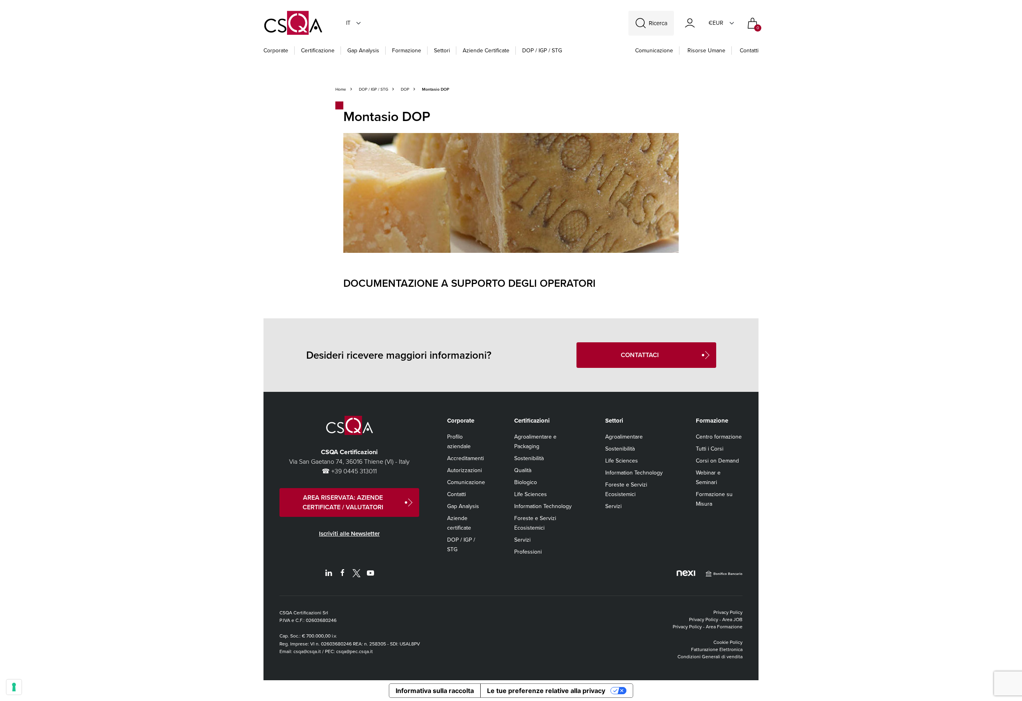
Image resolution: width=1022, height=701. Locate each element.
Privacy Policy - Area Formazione (708, 626)
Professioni (528, 552)
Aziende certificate (486, 50)
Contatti (749, 50)
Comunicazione (654, 50)
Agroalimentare (624, 437)
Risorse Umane (706, 50)
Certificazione (318, 50)
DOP (405, 89)
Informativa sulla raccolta (435, 691)
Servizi (522, 540)
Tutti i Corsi (709, 449)
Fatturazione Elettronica (717, 649)
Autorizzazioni (464, 470)
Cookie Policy (728, 642)
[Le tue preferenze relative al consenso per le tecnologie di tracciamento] (14, 687)
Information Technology (543, 506)
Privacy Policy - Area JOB (716, 619)
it (348, 23)
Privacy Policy (728, 612)
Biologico (525, 482)
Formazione (406, 50)
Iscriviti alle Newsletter (349, 533)
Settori (442, 50)
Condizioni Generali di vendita (710, 656)
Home (340, 89)
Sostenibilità (529, 458)
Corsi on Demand (717, 461)
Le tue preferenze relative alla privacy (546, 691)
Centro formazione (719, 437)
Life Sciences (530, 494)
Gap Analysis (363, 50)
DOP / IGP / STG (542, 50)
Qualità (522, 470)
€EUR (716, 23)
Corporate (275, 50)
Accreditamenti (465, 458)
